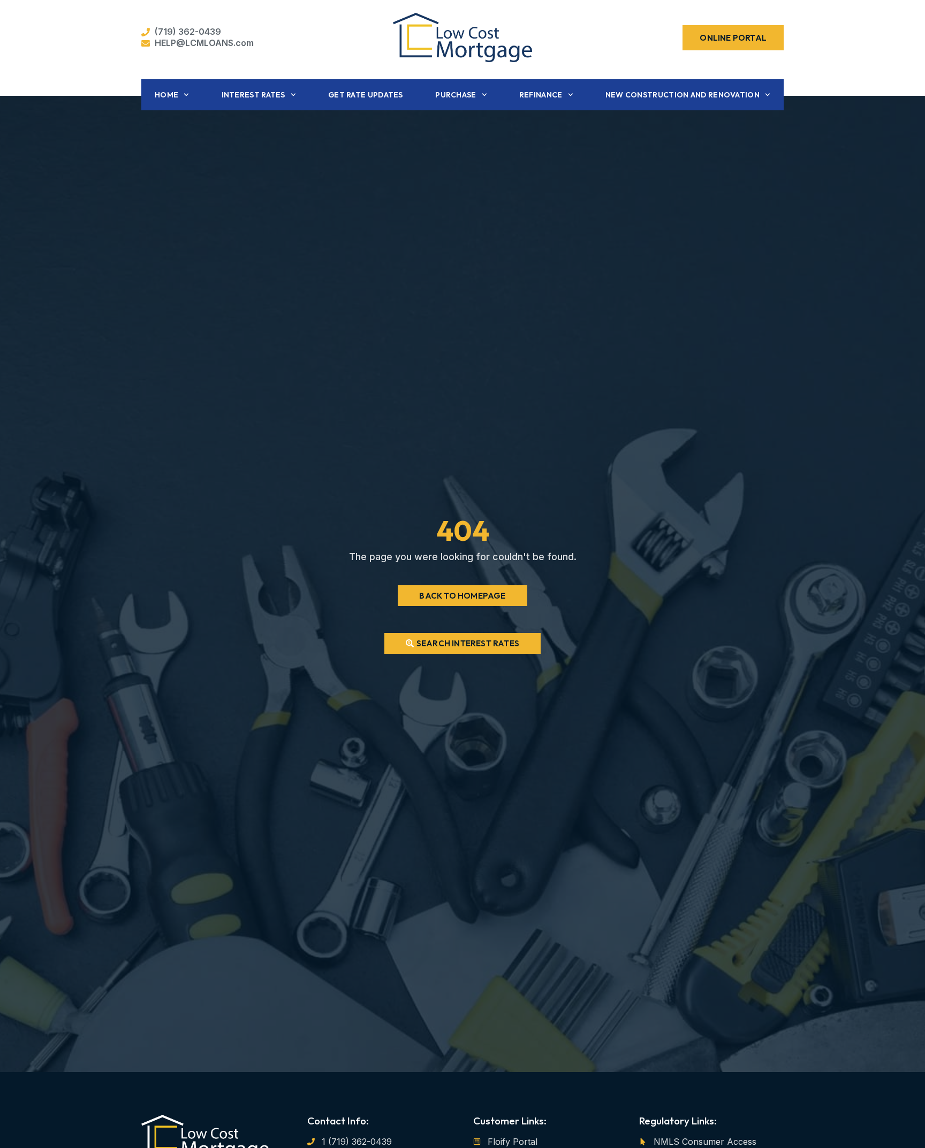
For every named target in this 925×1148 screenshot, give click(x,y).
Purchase (455, 95)
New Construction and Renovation (682, 95)
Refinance (541, 95)
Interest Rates (253, 95)
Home (166, 95)
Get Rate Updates (365, 95)
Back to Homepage (462, 596)
